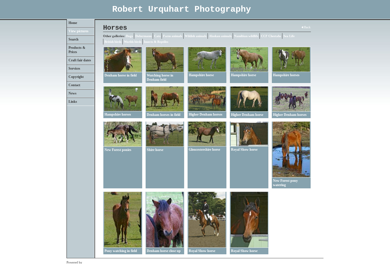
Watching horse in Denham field (160, 77)
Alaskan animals (220, 36)
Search (74, 39)
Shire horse (155, 150)
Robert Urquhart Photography (181, 9)
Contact (74, 85)
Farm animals (172, 36)
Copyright (76, 77)
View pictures (79, 31)
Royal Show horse (244, 150)
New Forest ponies (117, 150)
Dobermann (143, 36)
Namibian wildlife (246, 36)
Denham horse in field (120, 75)
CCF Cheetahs (271, 36)
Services (74, 68)
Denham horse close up (164, 251)
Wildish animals (195, 36)
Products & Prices (77, 50)
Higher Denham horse (247, 115)
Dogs (129, 36)
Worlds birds (132, 41)
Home (73, 23)
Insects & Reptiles (156, 41)
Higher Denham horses (205, 114)
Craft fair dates (80, 60)
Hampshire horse (201, 75)
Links (73, 102)
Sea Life (289, 36)
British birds (112, 41)
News (73, 93)
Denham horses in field (163, 115)
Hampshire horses (286, 75)
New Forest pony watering (285, 183)
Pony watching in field (120, 251)
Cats (157, 36)
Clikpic (88, 262)
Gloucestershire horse (204, 150)
